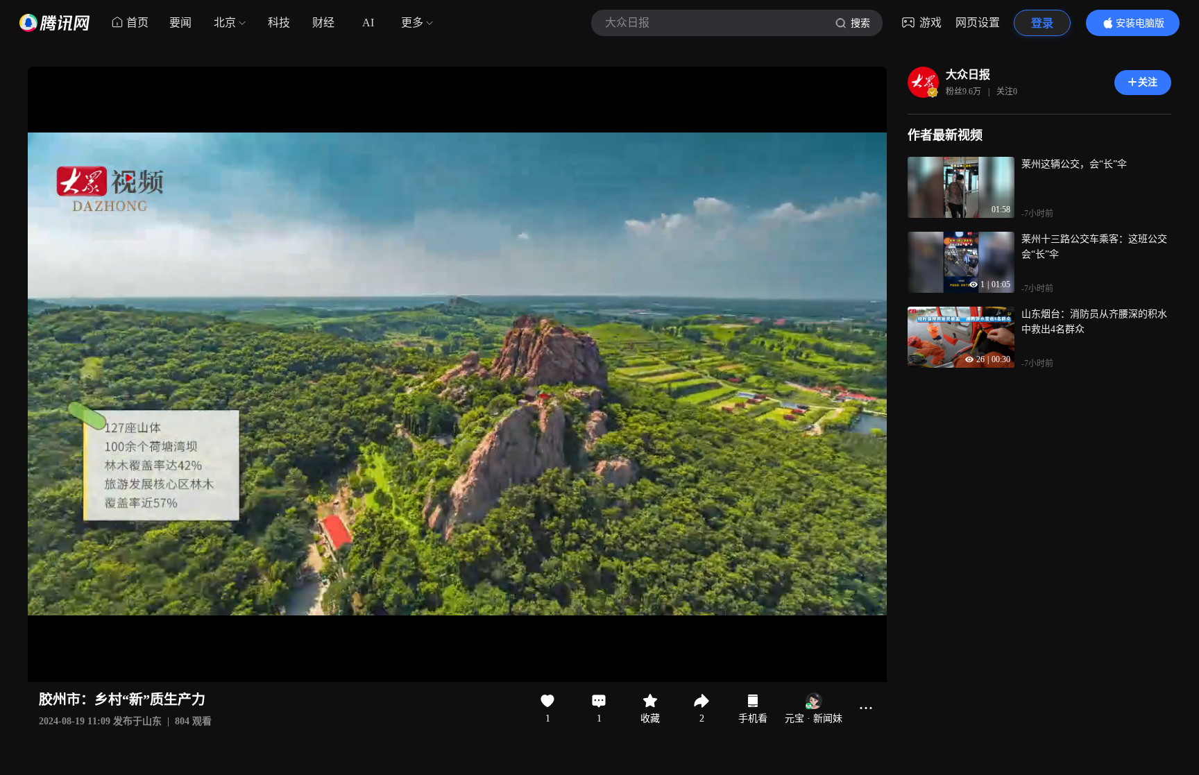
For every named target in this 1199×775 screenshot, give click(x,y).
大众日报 (968, 74)
